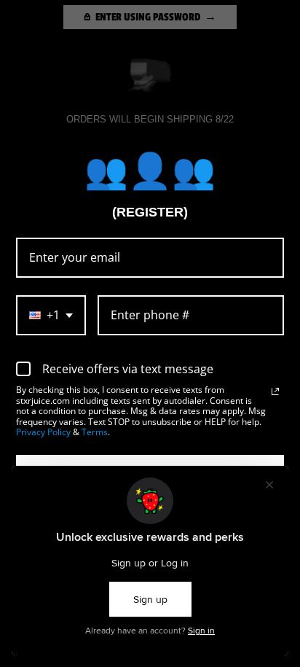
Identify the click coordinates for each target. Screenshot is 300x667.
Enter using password (147, 16)
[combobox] (51, 315)
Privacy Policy (43, 432)
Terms (95, 432)
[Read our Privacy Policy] (275, 391)
